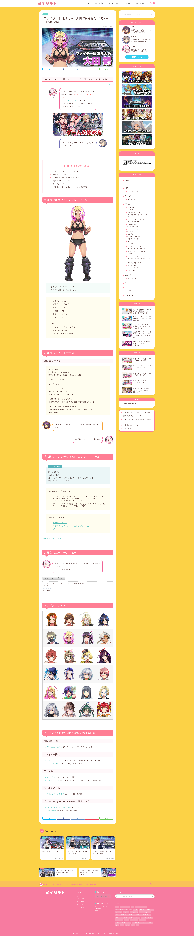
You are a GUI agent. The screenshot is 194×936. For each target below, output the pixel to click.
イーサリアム (118, 912)
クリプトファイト (146, 914)
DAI (128, 183)
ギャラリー (129, 295)
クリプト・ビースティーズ (121, 917)
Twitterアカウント (60, 523)
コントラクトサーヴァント (136, 221)
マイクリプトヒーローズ (135, 219)
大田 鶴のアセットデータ (62, 175)
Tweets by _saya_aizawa (52, 538)
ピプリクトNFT (132, 191)
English (128, 283)
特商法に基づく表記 (102, 910)
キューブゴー (132, 265)
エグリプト (131, 234)
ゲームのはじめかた (71, 100)
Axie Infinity (131, 270)
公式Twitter (51, 810)
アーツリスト (52, 777)
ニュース (128, 275)
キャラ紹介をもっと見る (137, 57)
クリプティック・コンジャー (137, 249)
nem (126, 909)
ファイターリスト (59, 184)
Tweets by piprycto (129, 403)
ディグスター (136, 917)
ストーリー (129, 287)
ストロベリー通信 (133, 239)
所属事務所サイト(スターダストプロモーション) (71, 526)
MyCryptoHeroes (119, 909)
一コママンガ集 (53, 764)
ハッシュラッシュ (134, 920)
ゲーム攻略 (127, 3)
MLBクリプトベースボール (136, 251)
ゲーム (127, 204)
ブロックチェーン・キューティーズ (138, 259)
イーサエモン (132, 254)
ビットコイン (142, 920)
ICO (132, 906)
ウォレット (131, 199)
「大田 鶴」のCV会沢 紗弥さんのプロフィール (70, 178)
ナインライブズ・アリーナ (136, 256)
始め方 (133, 925)
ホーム (87, 3)
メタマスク (150, 922)
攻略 (137, 925)
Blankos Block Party (134, 212)
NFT (126, 188)
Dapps (117, 906)
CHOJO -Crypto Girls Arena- (58, 807)
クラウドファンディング (145, 912)
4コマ (129, 291)
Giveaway (127, 906)
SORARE (130, 210)
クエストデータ (53, 780)
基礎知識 (127, 925)
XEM (130, 909)
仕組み (117, 925)
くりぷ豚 (130, 244)
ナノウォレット (119, 920)
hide (92, 166)
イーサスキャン (150, 909)
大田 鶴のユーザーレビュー (63, 181)
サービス (128, 196)
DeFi (127, 180)
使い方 (122, 925)
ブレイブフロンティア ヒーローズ (138, 215)
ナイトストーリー (133, 229)
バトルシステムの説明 (55, 794)
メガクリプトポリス (134, 263)
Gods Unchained (133, 226)
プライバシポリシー (102, 907)
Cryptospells (132, 224)
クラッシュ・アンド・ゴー (136, 246)
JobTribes (131, 207)
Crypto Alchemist (133, 236)
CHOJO (45, 14)
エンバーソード (132, 268)
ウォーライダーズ (133, 241)
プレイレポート (136, 922)
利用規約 (98, 908)
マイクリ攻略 (113, 3)
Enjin (122, 906)
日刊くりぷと (140, 3)
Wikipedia (57, 529)
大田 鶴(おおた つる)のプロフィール (66, 171)
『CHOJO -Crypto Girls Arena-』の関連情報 (70, 187)
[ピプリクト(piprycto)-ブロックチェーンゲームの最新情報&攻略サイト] (47, 4)
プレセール (143, 922)
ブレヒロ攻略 (99, 3)
